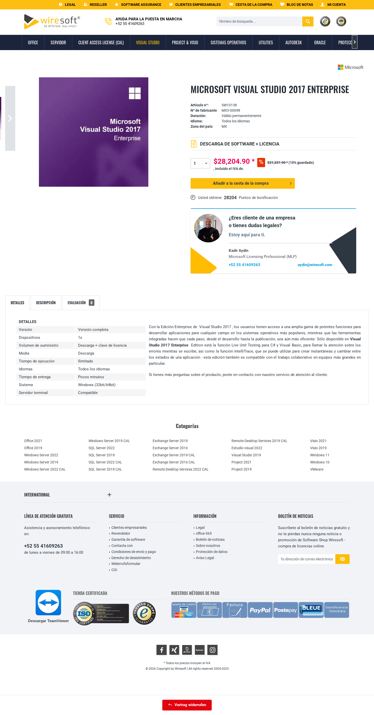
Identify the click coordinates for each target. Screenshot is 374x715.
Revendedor (120, 533)
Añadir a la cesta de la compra (241, 183)
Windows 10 (319, 462)
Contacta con (122, 546)
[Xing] (174, 650)
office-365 (204, 533)
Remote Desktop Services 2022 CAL (181, 469)
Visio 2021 (318, 441)
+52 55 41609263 (244, 264)
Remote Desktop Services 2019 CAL (259, 441)
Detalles (17, 302)
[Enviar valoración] (273, 97)
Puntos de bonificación (258, 197)
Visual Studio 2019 (246, 455)
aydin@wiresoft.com (315, 264)
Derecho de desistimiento (131, 558)
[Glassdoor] (187, 650)
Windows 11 (319, 455)
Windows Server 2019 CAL (109, 441)
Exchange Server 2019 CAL (174, 455)
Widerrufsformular (125, 564)
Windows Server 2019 (41, 462)
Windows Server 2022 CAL (45, 469)
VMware (316, 469)
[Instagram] (212, 650)
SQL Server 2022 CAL (105, 462)
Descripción (46, 302)
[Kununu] (200, 650)
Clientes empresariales (129, 528)
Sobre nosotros (208, 546)
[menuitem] (250, 5)
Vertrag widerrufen (190, 705)
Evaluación (80, 302)
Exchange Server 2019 (170, 441)
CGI (114, 570)
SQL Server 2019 (102, 455)
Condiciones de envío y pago (133, 552)
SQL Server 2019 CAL (105, 469)
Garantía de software (128, 539)
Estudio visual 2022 (247, 448)
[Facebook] (161, 650)
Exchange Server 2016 (170, 448)
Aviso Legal (205, 558)
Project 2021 (242, 462)
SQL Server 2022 (102, 448)
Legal (200, 528)
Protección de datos (211, 552)
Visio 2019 (318, 448)
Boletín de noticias (210, 539)
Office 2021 (33, 441)
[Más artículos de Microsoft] (350, 67)
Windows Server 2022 (41, 455)
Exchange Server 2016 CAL (174, 462)
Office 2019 (33, 448)
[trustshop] (144, 613)
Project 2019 (242, 469)
